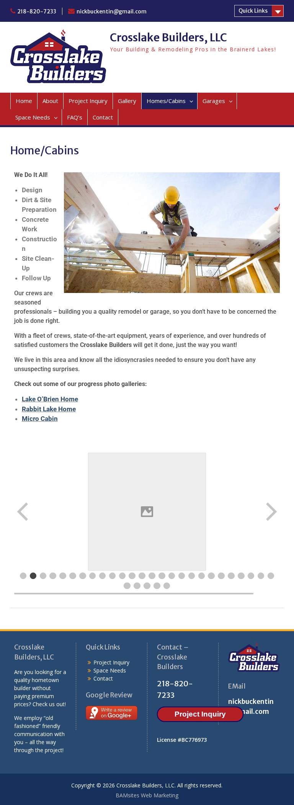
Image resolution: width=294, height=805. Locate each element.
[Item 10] (112, 576)
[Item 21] (221, 576)
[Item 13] (142, 576)
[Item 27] (127, 585)
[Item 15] (161, 576)
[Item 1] (23, 576)
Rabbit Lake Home (49, 409)
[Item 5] (62, 576)
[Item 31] (166, 585)
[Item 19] (201, 576)
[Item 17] (181, 576)
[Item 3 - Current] (43, 576)
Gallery (127, 101)
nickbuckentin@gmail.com (112, 11)
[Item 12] (132, 576)
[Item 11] (122, 576)
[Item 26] (271, 576)
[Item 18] (191, 576)
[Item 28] (137, 585)
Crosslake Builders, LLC (168, 37)
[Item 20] (211, 576)
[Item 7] (82, 576)
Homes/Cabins (166, 101)
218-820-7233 (36, 11)
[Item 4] (52, 576)
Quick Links (253, 10)
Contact (103, 117)
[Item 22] (231, 576)
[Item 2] (33, 576)
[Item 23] (241, 576)
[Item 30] (157, 585)
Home (24, 101)
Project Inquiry (88, 101)
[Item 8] (92, 576)
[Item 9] (102, 576)
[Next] (270, 511)
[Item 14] (152, 576)
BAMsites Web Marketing (147, 795)
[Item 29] (147, 585)
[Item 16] (171, 576)
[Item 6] (72, 576)
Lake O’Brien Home (50, 399)
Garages (214, 101)
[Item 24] (251, 576)
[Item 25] (261, 576)
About (50, 101)
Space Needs (32, 117)
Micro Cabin (40, 418)
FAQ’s (74, 117)
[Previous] (23, 511)
